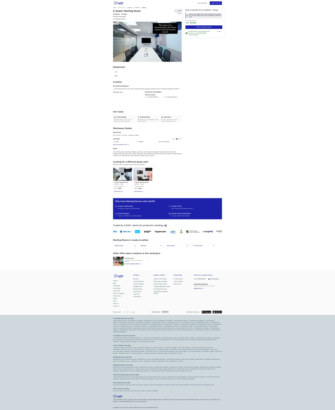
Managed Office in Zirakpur (158, 371)
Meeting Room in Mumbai (173, 359)
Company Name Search (160, 284)
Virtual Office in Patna (162, 353)
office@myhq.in (214, 279)
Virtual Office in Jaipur (150, 349)
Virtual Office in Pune (138, 349)
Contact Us (116, 306)
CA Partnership (178, 279)
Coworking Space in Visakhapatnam (140, 324)
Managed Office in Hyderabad (191, 367)
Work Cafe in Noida (117, 390)
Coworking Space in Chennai (159, 322)
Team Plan (136, 294)
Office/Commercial (138, 284)
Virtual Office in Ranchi (124, 353)
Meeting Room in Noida (118, 359)
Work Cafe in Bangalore (152, 390)
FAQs (114, 301)
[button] (147, 145)
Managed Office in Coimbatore (197, 369)
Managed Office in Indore (169, 369)
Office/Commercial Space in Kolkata (186, 378)
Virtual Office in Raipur (136, 353)
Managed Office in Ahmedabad (207, 367)
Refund (115, 298)
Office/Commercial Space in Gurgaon (157, 376)
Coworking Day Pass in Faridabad (152, 337)
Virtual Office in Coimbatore (123, 351)
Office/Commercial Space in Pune (168, 378)
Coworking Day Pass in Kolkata (197, 339)
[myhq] (118, 3)
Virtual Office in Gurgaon (157, 347)
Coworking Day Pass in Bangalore (186, 337)
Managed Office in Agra (172, 371)
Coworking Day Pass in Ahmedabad (132, 339)
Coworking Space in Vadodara (158, 329)
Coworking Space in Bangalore (196, 320)
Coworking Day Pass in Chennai (149, 339)
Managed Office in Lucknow (127, 371)
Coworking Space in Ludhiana (171, 326)
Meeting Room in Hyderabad (188, 359)
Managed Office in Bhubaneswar (143, 371)
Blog (114, 283)
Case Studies (117, 288)
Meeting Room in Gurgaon (144, 359)
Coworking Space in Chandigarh (188, 324)
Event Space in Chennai (196, 384)
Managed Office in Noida (119, 367)
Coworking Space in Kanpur (140, 326)
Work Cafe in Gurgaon (139, 390)
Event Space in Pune (208, 384)
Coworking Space (138, 281)
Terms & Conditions (118, 293)
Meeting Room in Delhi (131, 359)
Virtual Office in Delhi (130, 347)
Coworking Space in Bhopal (124, 328)
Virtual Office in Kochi (187, 349)
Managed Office (137, 286)
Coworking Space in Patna (169, 328)
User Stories (116, 291)
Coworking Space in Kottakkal (202, 329)
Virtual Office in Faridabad (143, 347)
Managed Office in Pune (129, 369)
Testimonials (116, 285)
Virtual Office (137, 296)
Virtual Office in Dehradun (194, 351)
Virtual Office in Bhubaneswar (166, 351)
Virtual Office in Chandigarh (138, 351)
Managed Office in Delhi (132, 367)
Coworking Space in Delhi (150, 320)
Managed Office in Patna (185, 371)
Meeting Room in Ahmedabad (203, 359)
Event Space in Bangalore (156, 384)
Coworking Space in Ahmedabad (143, 322)
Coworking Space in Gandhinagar (128, 329)
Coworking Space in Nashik (200, 326)
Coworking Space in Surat (143, 329)
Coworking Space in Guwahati (154, 328)
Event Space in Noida (118, 384)
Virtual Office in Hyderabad (197, 347)
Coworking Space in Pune (173, 322)
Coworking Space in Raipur (139, 328)
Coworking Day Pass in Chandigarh (128, 341)
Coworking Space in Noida (119, 320)
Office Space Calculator (160, 281)
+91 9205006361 (201, 279)
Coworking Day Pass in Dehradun (146, 341)
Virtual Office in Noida (118, 347)
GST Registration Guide (160, 289)
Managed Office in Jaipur (142, 369)
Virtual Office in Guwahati (149, 353)
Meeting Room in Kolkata (150, 361)
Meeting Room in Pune (124, 361)
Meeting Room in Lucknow (176, 361)
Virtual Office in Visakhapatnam (201, 349)
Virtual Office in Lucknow (152, 351)
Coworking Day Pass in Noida (120, 337)
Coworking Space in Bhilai (173, 329)
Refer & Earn (177, 284)
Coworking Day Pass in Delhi (136, 337)
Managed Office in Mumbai (176, 367)
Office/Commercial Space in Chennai (149, 378)
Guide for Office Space (160, 279)
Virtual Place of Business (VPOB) (160, 292)
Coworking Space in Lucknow (204, 324)
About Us (116, 303)
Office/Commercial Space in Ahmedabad (129, 378)
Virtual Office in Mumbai (184, 347)
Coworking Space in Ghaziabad (134, 320)
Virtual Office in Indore (175, 349)
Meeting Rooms (137, 289)
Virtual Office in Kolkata (163, 349)
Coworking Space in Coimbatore (171, 324)
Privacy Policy (117, 296)
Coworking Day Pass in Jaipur (181, 339)
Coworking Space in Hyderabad (125, 322)
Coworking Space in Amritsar (155, 326)
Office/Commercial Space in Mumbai (196, 376)
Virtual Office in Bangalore (170, 347)
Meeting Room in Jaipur (137, 361)
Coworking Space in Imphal (186, 326)
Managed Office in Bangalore (161, 367)
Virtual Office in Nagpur (181, 351)
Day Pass (135, 279)
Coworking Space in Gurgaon (180, 320)
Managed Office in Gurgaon (146, 367)
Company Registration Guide (161, 286)
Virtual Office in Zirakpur (208, 351)
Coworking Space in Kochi (124, 324)
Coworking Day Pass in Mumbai (203, 337)
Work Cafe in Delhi (128, 390)
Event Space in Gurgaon (142, 384)
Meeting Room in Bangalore (159, 359)
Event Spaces (137, 291)
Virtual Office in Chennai (126, 349)
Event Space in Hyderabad (182, 384)
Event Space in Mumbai (169, 384)
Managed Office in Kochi (183, 369)
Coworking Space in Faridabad (164, 320)
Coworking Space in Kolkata (202, 322)
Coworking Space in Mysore (187, 329)
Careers (115, 280)
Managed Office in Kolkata (156, 369)
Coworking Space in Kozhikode (201, 328)
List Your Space (178, 281)
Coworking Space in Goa (156, 324)
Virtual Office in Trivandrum (175, 353)
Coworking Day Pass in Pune (166, 339)
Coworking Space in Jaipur (187, 322)
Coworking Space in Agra (126, 326)
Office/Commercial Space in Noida (121, 376)
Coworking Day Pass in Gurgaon (169, 337)
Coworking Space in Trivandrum (184, 328)
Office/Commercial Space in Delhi (139, 376)
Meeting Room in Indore (163, 361)
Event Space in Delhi (130, 384)
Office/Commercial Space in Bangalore (177, 376)
